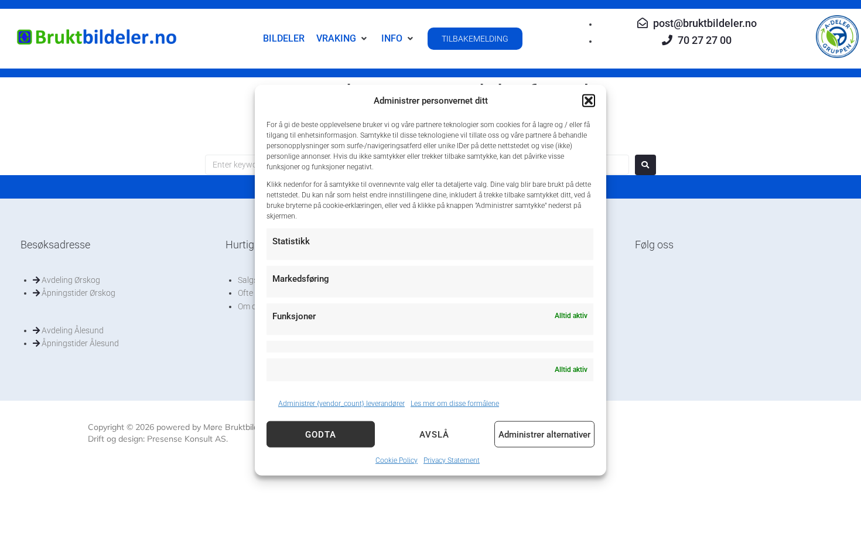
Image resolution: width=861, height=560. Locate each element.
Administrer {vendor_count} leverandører (341, 403)
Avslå (434, 434)
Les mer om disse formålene (455, 403)
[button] (588, 101)
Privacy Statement (451, 460)
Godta (320, 434)
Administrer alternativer (544, 434)
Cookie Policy (396, 460)
